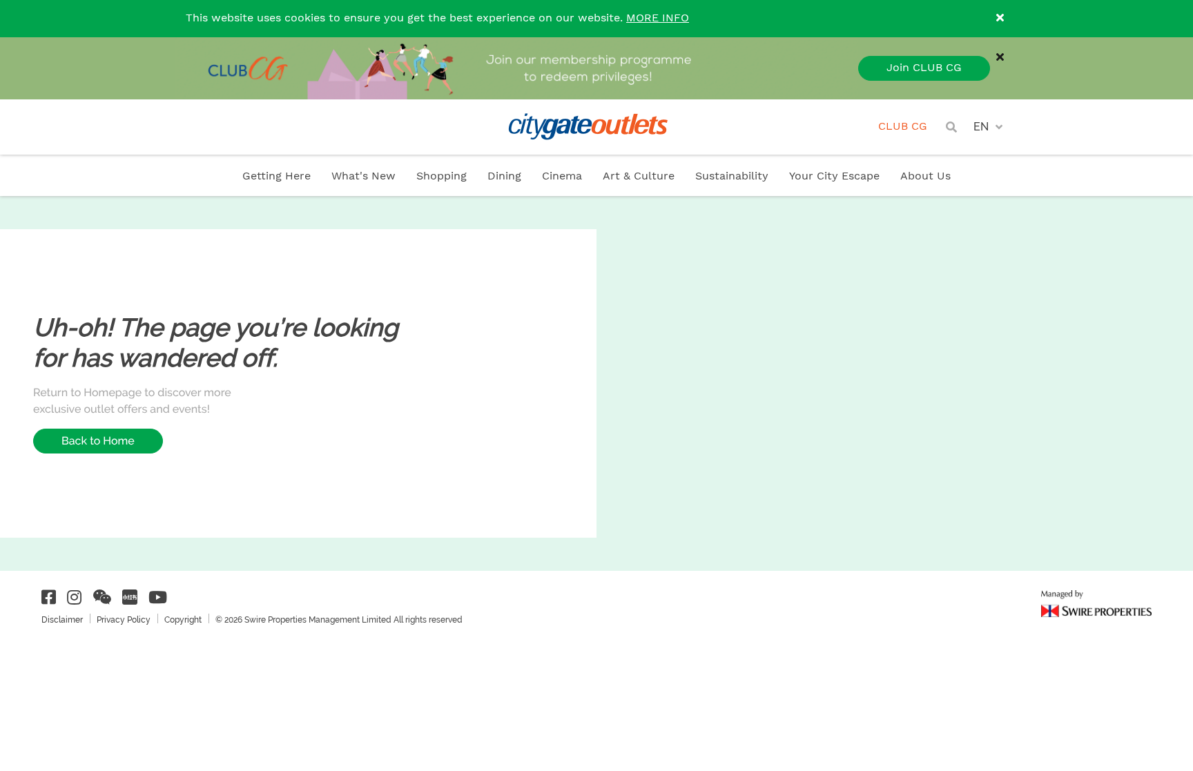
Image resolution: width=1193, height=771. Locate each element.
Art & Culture (639, 176)
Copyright (183, 620)
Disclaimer (62, 620)
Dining (504, 176)
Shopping (441, 176)
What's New (363, 176)
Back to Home (98, 440)
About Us (925, 176)
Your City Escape (834, 176)
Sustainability (731, 176)
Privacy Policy (124, 620)
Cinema (562, 176)
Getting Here (276, 176)
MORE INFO (657, 18)
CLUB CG (902, 126)
